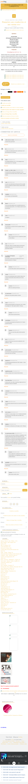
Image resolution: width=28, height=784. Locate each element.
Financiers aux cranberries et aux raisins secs (18, 84)
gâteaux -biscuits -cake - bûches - (14, 19)
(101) (3, 543)
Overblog (20, 737)
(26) (4, 572)
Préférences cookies (23, 743)
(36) (11, 566)
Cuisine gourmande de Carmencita (14, 5)
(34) (7, 568)
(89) (6, 548)
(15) (4, 585)
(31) (7, 569)
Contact (22, 741)
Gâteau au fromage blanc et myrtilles (14, 520)
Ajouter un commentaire (12, 135)
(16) (4, 584)
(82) (10, 549)
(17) (5, 582)
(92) (5, 546)
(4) (6, 608)
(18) (9, 581)
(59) (7, 556)
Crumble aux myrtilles (14, 511)
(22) (5, 578)
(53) (10, 559)
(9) (8, 594)
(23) (4, 574)
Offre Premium (3, 743)
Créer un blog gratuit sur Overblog (9, 741)
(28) (8, 571)
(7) (3, 598)
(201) (8, 542)
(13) (5, 588)
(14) (5, 586)
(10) (4, 592)
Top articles (18, 741)
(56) (3, 558)
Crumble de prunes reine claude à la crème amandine (14, 515)
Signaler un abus (5, 742)
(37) (7, 565)
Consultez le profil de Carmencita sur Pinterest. (13, 715)
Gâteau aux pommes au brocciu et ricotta (14, 524)
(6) (8, 602)
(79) (3, 551)
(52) (10, 561)
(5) (4, 604)
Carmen (9, 497)
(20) (4, 579)
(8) (7, 595)
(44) (6, 562)
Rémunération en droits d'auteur (19, 742)
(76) (7, 552)
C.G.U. (11, 742)
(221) (9, 541)
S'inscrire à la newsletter (5, 97)
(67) (9, 555)
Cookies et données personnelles (13, 743)
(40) (3, 564)
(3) (6, 609)
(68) (11, 554)
